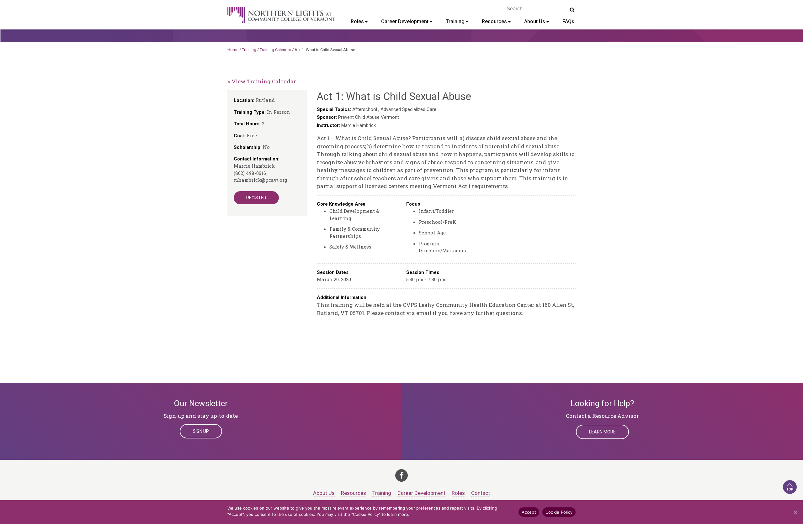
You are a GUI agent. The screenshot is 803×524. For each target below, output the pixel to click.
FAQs (568, 21)
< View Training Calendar (261, 81)
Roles (357, 21)
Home (232, 49)
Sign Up (201, 431)
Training (455, 21)
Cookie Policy (558, 512)
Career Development (404, 21)
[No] (795, 512)
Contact (480, 493)
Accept (529, 512)
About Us (534, 21)
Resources (494, 21)
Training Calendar (275, 49)
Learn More (602, 431)
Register (256, 197)
